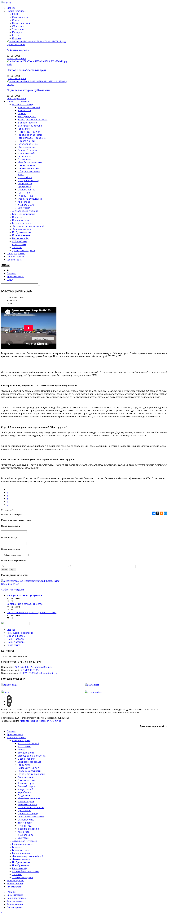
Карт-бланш (24, 792)
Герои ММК (24, 764)
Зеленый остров (26, 786)
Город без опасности (29, 770)
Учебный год (25, 825)
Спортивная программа (31, 816)
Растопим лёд (19, 868)
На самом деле (26, 801)
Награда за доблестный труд (26, 70)
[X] (157, 513)
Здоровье (18, 29)
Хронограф (24, 831)
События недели (18, 50)
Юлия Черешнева (16, 98)
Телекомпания (15, 883)
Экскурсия (23, 837)
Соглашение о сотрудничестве (25, 604)
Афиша (21, 749)
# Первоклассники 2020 (31, 807)
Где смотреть (14, 886)
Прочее (16, 38)
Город (15, 35)
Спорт (15, 20)
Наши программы (16, 737)
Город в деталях (21, 853)
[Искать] (39, 285)
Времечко (17, 847)
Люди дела (24, 795)
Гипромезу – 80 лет (28, 767)
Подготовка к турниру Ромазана (29, 90)
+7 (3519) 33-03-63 (28, 673)
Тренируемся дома (22, 877)
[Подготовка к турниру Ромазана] (37, 81)
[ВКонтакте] (154, 513)
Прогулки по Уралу (28, 813)
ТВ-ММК (17, 874)
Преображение (20, 865)
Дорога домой (25, 777)
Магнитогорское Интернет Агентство (40, 720)
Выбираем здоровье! (29, 761)
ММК (15, 14)
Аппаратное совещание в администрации (31, 612)
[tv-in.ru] (6, 2)
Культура (17, 32)
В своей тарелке (27, 758)
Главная (11, 731)
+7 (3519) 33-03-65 (29, 670)
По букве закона (21, 862)
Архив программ (21, 740)
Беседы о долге (26, 752)
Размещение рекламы (20, 633)
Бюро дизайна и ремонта (32, 755)
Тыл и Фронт (25, 822)
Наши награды (15, 639)
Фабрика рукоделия (28, 828)
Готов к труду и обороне (31, 773)
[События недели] (36, 41)
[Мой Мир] (165, 513)
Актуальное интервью (24, 840)
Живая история (26, 783)
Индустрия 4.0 (25, 789)
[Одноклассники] (161, 513)
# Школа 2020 (25, 834)
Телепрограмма (15, 880)
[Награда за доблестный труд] (37, 61)
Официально (20, 17)
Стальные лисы (26, 819)
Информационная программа (24, 595)
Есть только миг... (27, 780)
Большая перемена (22, 844)
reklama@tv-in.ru (48, 673)
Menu (6, 265)
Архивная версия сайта (153, 726)
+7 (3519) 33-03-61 (22, 666)
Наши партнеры (16, 642)
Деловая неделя (21, 859)
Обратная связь (16, 636)
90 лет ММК (24, 746)
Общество (18, 26)
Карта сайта (13, 645)
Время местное (16, 44)
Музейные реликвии (29, 798)
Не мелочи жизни (27, 804)
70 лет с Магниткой (28, 743)
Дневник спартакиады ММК (27, 856)
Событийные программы (25, 871)
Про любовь (24, 810)
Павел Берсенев (16, 58)
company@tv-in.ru (42, 666)
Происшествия (21, 23)
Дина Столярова (16, 78)
